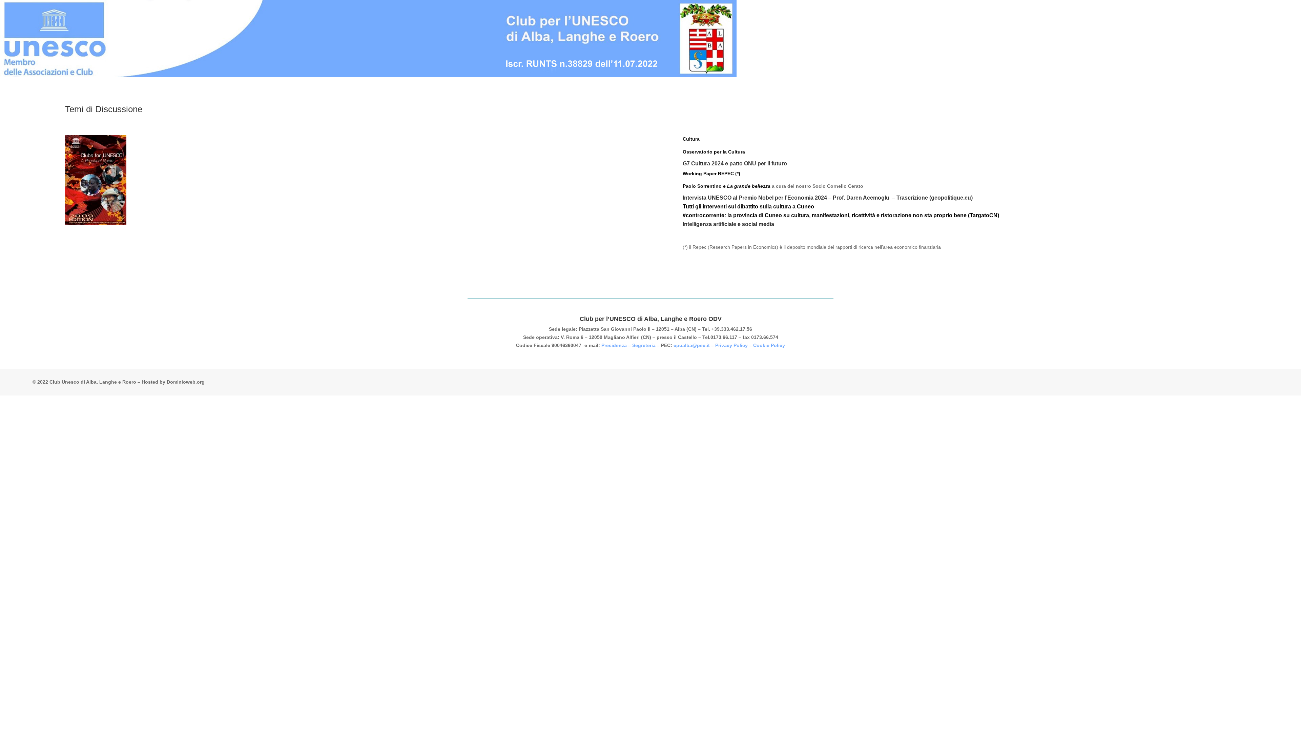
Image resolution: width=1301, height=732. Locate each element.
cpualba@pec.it (692, 345)
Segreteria (644, 345)
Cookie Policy (769, 345)
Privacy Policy (731, 345)
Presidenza (614, 345)
